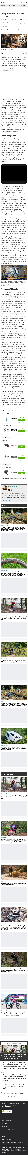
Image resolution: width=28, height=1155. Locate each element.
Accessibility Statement (7, 1139)
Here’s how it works (14, 31)
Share (5, 53)
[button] (2, 2)
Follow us (24, 53)
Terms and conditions (7, 1117)
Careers (3, 1133)
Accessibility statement (7, 1129)
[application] (14, 173)
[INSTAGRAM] (12, 490)
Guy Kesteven (6, 19)
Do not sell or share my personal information (12, 1142)
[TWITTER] (9, 490)
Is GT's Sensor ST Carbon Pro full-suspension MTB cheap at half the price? (13, 1087)
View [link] (22, 419)
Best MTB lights (13, 5)
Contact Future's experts (7, 1120)
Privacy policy (5, 1123)
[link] (6, 418)
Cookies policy (5, 1126)
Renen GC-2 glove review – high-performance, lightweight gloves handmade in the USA (13, 1095)
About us (4, 1136)
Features (3, 9)
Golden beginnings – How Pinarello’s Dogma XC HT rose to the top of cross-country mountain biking (15, 1056)
